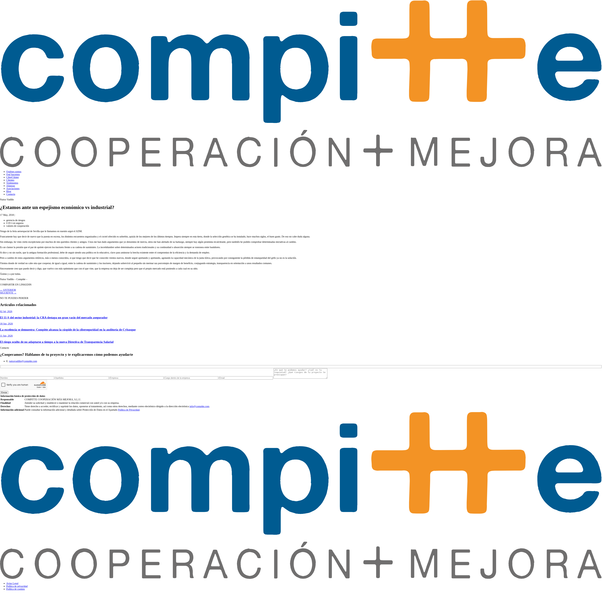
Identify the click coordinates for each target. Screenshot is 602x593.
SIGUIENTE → (8, 292)
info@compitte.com (199, 406)
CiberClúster (12, 177)
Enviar (4, 392)
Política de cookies (15, 589)
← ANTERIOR (8, 290)
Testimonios (12, 183)
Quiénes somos (13, 171)
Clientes (10, 180)
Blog (8, 191)
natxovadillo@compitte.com (23, 361)
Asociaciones (12, 188)
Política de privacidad (17, 586)
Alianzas (10, 185)
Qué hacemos (13, 174)
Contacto (10, 194)
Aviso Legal (12, 583)
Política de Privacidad (129, 409)
